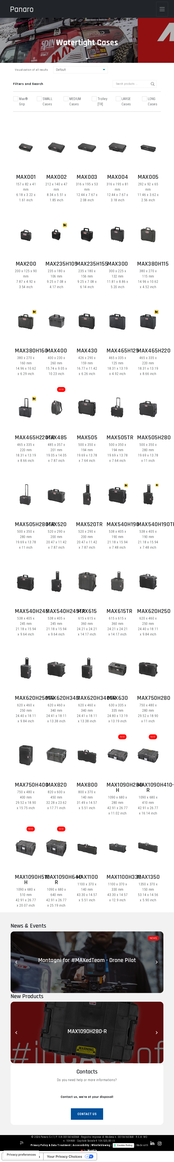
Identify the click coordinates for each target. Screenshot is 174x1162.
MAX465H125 (123, 351)
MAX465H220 (154, 351)
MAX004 (117, 177)
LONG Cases (152, 101)
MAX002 (56, 177)
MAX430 (87, 351)
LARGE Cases (126, 101)
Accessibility (81, 1145)
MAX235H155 (92, 264)
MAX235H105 (61, 264)
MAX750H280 (153, 698)
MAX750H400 (32, 785)
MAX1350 (148, 877)
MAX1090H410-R (155, 787)
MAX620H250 (154, 611)
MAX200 (26, 264)
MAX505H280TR (35, 524)
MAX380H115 (153, 264)
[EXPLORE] (26, 147)
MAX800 (87, 785)
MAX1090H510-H (33, 879)
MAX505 (87, 437)
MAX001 (26, 177)
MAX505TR (120, 437)
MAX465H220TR (35, 437)
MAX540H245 (32, 611)
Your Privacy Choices (64, 1156)
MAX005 (148, 177)
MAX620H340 (62, 698)
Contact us (87, 1114)
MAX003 (87, 177)
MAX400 (56, 351)
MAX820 (56, 785)
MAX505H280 (154, 437)
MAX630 (117, 698)
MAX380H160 (31, 351)
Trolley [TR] (103, 101)
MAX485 (56, 437)
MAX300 (117, 264)
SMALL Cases (47, 101)
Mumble (92, 1150)
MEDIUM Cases (75, 101)
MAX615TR (119, 611)
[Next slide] (157, 962)
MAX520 (56, 524)
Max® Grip (23, 101)
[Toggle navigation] (162, 9)
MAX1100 (87, 877)
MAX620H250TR (35, 698)
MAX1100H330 (124, 877)
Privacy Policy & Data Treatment (51, 1145)
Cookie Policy (124, 1145)
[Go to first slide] (157, 1032)
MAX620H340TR (96, 698)
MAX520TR (89, 524)
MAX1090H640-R (64, 879)
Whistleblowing (101, 1145)
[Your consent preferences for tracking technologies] (21, 1155)
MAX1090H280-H (125, 787)
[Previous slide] (17, 962)
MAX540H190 (123, 524)
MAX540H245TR (65, 611)
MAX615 (87, 611)
